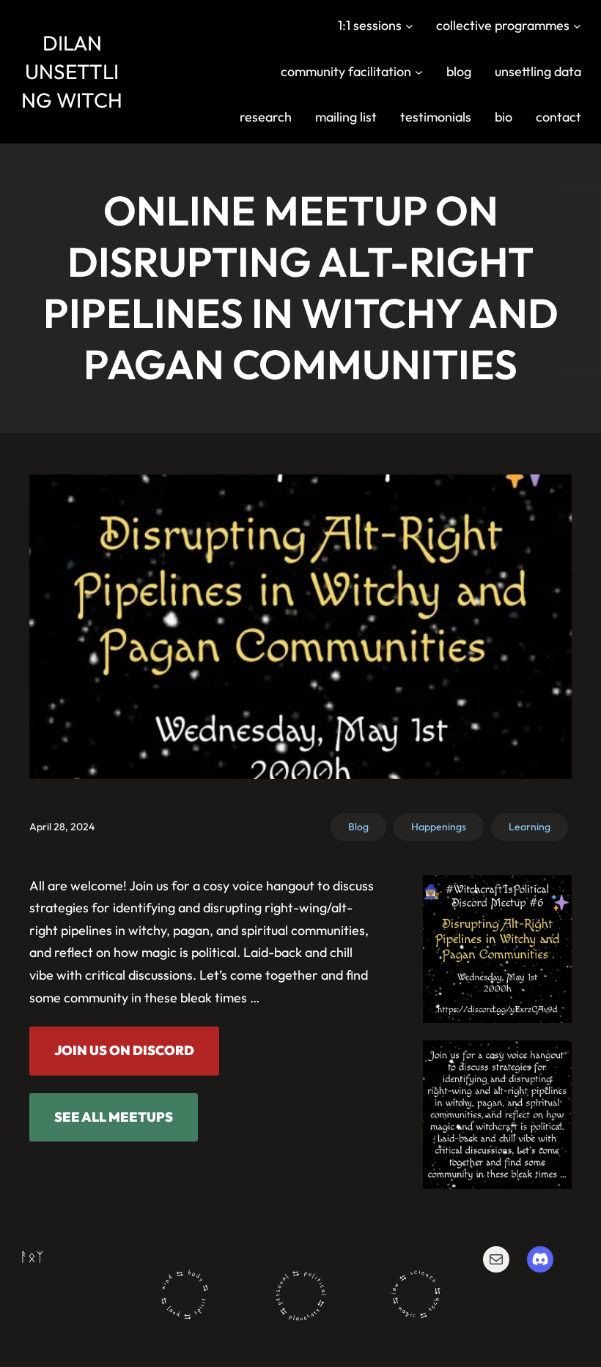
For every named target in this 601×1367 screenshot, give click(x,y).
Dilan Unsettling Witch (71, 71)
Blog (358, 826)
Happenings (438, 826)
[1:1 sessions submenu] (409, 26)
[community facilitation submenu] (419, 71)
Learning (529, 826)
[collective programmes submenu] (577, 26)
